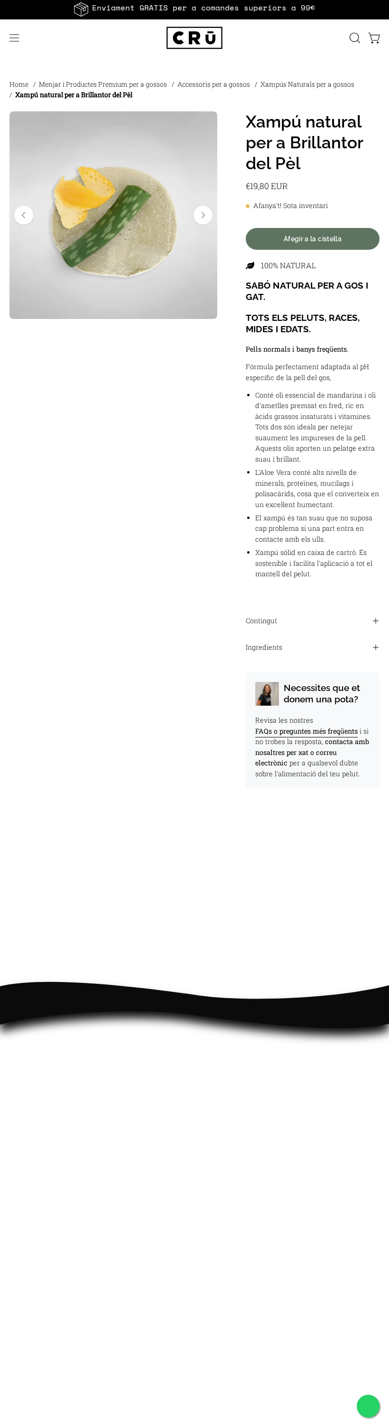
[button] (354, 38)
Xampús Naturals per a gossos (307, 84)
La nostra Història (41, 1167)
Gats (17, 1083)
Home (18, 84)
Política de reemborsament (251, 1245)
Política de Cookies (237, 1213)
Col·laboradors (34, 1198)
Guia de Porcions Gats (243, 1099)
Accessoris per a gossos (213, 84)
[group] (194, 9)
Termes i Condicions (240, 1229)
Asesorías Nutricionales (246, 1114)
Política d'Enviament (240, 1260)
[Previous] (23, 215)
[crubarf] (194, 38)
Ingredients (264, 647)
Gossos (22, 1068)
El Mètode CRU (230, 1068)
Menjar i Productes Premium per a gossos (103, 84)
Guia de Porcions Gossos (247, 1083)
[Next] (203, 215)
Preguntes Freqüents (241, 1167)
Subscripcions (34, 1099)
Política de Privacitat (241, 1198)
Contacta (220, 1182)
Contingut (261, 620)
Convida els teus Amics (50, 1182)
